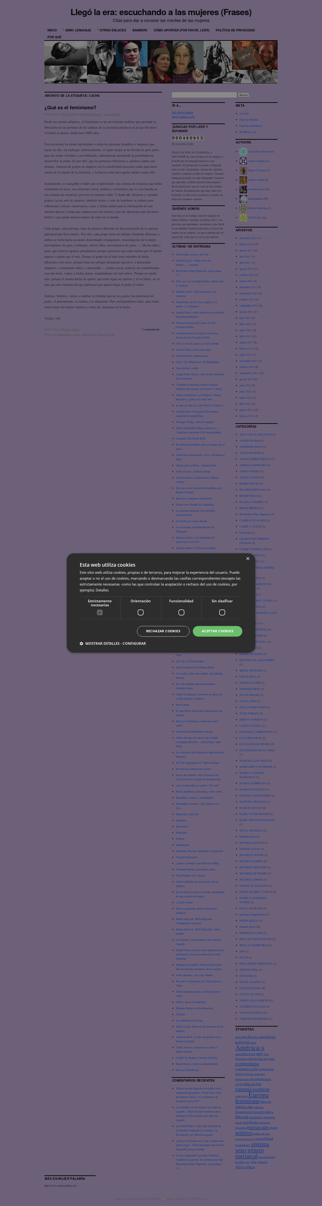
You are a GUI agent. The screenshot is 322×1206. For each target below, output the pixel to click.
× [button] (247, 559)
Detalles (102, 590)
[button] (113, 643)
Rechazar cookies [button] (163, 631)
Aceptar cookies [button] (217, 631)
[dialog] (161, 603)
